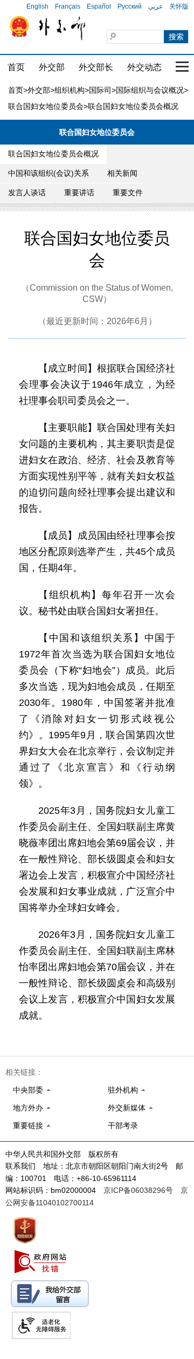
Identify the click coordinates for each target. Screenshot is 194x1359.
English (37, 6)
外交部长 (96, 67)
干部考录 (123, 1125)
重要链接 (28, 1125)
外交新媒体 (127, 1107)
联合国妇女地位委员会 (46, 106)
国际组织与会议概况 (150, 90)
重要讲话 (79, 192)
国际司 (100, 90)
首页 (16, 67)
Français (67, 6)
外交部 (52, 67)
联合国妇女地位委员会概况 (53, 153)
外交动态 (144, 67)
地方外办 (28, 1107)
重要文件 (128, 192)
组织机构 (69, 90)
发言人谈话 (27, 192)
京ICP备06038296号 (138, 1190)
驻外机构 (123, 1090)
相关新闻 (122, 173)
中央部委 (28, 1090)
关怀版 (179, 6)
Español (99, 6)
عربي (155, 6)
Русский (129, 6)
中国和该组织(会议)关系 (48, 173)
